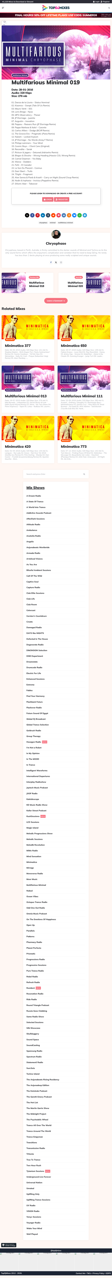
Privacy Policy (98, 1273)
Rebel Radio (32, 976)
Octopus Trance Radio (36, 902)
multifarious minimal (65, 222)
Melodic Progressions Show (39, 833)
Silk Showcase (33, 1028)
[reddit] (53, 215)
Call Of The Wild (34, 576)
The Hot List (32, 1102)
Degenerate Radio (35, 644)
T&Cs (89, 1273)
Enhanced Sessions (35, 679)
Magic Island (32, 828)
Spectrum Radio (34, 1056)
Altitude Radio (33, 524)
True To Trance (33, 1159)
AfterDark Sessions (35, 518)
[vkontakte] (64, 215)
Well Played (32, 1234)
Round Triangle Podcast (37, 1005)
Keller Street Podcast (36, 810)
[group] (9, 1262)
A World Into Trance (35, 507)
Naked (29, 890)
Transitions (31, 1142)
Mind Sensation (33, 856)
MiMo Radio (32, 850)
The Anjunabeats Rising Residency (42, 1079)
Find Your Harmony (35, 696)
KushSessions (32, 816)
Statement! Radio (34, 1062)
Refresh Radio (33, 982)
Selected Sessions (34, 1022)
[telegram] (85, 215)
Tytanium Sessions (35, 1171)
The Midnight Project (36, 1114)
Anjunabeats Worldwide (37, 547)
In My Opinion (33, 753)
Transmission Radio (35, 1148)
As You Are (31, 564)
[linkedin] (43, 215)
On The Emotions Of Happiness (41, 919)
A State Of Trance (34, 501)
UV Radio (30, 1205)
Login (97, 2)
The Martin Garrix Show (37, 1108)
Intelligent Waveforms (36, 770)
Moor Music (31, 879)
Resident (30, 988)
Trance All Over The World (38, 1125)
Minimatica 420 (18, 446)
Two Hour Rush (33, 1165)
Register (106, 2)
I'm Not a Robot (33, 747)
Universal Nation (34, 1182)
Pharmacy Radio (34, 942)
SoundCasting (33, 1045)
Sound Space (32, 1039)
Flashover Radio (34, 707)
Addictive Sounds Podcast (38, 513)
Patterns (30, 936)
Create (29, 621)
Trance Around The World (38, 1131)
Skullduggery (32, 1033)
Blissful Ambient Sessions (38, 570)
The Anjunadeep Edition (37, 1085)
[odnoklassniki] (69, 215)
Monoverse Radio (34, 873)
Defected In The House (37, 639)
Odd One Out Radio (35, 908)
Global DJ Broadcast (36, 719)
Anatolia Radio (33, 536)
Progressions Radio (35, 959)
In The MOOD (32, 759)
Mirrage (30, 868)
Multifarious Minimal (20, 75)
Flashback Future (34, 702)
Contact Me (80, 1273)
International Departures (38, 776)
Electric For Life (33, 673)
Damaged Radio (34, 627)
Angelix (30, 541)
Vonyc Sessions (33, 1217)
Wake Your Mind (34, 1228)
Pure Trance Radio (35, 971)
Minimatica (10, 339)
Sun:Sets (30, 1068)
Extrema (30, 684)
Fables (29, 690)
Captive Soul (32, 581)
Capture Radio (33, 587)
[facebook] (32, 215)
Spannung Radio (34, 1051)
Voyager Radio (33, 1222)
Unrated (30, 1188)
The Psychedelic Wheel (37, 1119)
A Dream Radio (33, 496)
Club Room (31, 604)
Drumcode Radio (34, 667)
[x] (27, 215)
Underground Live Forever (38, 1177)
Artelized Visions (34, 559)
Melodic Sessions (34, 839)
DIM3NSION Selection (36, 650)
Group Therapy (33, 736)
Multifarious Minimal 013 (26, 396)
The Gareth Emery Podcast (39, 1097)
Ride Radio (31, 999)
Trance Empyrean (34, 1137)
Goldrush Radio (33, 730)
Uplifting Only (32, 1194)
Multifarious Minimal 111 (81, 396)
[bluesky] (74, 215)
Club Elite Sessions (35, 593)
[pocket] (58, 215)
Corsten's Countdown (36, 616)
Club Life (30, 599)
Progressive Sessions (36, 965)
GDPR (108, 1273)
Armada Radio (33, 553)
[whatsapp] (79, 215)
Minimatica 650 (74, 345)
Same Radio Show (35, 1016)
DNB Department (34, 656)
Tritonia (30, 1154)
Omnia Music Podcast (36, 913)
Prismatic (30, 953)
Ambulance (31, 530)
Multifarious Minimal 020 (75, 284)
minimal (53, 222)
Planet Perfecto (33, 948)
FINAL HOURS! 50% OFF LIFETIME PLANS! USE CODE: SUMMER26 (56, 15)
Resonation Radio (34, 993)
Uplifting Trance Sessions (38, 1199)
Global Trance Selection (37, 724)
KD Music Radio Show (36, 805)
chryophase (43, 222)
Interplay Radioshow (36, 782)
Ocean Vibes (32, 896)
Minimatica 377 (18, 345)
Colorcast (30, 610)
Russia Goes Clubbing (36, 1011)
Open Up (30, 925)
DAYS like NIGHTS (35, 633)
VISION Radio (32, 1211)
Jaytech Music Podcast (37, 787)
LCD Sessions (32, 822)
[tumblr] (48, 215)
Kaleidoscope (32, 799)
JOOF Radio (31, 793)
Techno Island (32, 1074)
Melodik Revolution (35, 845)
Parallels (30, 930)
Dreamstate (32, 661)
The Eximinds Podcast (36, 1091)
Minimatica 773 (74, 446)
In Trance (30, 765)
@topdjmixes (56, 1250)
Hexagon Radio (33, 742)
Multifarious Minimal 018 (36, 284)
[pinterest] (37, 215)
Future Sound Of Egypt (37, 713)
